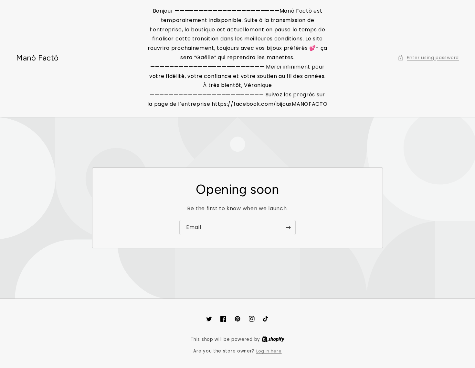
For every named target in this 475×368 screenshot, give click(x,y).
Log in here (269, 351)
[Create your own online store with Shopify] (273, 339)
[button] (428, 58)
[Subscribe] (288, 227)
